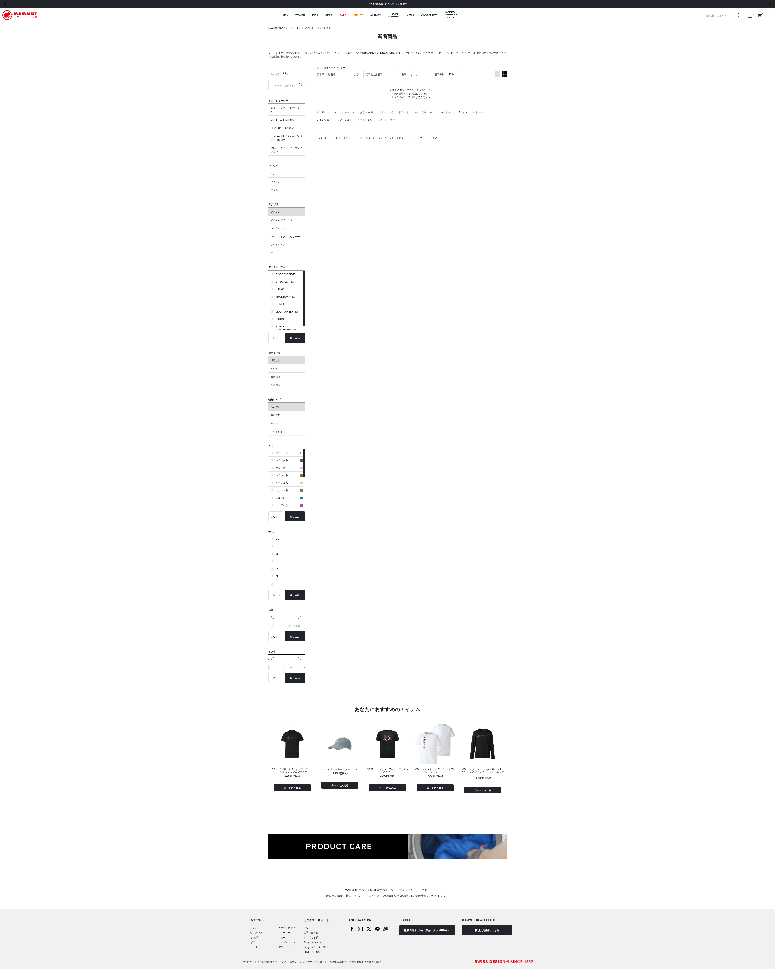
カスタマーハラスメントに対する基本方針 (325, 961)
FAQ (306, 927)
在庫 (403, 74)
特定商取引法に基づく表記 (366, 961)
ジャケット (429, 52)
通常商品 (275, 376)
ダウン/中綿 (366, 112)
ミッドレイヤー (325, 27)
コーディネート (286, 942)
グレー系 (280, 467)
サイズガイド (311, 937)
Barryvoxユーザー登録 (316, 947)
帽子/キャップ (458, 52)
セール (274, 423)
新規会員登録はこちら (487, 930)
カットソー (447, 112)
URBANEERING (285, 281)
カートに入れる (292, 788)
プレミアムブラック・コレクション (286, 149)
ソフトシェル (344, 119)
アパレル (309, 27)
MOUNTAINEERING (287, 311)
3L (277, 576)
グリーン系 (282, 490)
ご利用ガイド (249, 961)
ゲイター (443, 52)
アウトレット (278, 431)
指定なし (275, 360)
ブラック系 (282, 460)
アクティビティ (286, 927)
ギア (273, 252)
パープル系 (282, 505)
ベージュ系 (282, 482)
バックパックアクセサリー (285, 236)
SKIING (280, 319)
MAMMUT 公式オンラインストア (284, 27)
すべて (274, 368)
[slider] (272, 617)
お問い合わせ (311, 932)
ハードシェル (365, 119)
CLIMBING (281, 304)
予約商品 (275, 384)
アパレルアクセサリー (283, 219)
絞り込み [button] (295, 338)
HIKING (280, 289)
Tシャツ (463, 112)
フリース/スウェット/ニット (394, 112)
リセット (275, 337)
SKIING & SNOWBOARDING (286, 328)
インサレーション (410, 52)
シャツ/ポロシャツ (425, 112)
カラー (357, 74)
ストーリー (284, 932)
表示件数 (439, 74)
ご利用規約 (266, 961)
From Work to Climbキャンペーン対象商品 (286, 137)
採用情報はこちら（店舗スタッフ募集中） (427, 930)
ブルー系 (280, 497)
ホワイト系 (282, 452)
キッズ (274, 189)
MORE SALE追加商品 (282, 119)
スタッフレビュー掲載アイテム (286, 109)
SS (277, 538)
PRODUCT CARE (313, 951)
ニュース (283, 937)
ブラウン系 (282, 475)
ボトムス (478, 112)
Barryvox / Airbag (313, 942)
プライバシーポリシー (287, 961)
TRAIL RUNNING (285, 296)
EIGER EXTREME (285, 274)
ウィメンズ (277, 181)
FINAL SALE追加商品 (282, 127)
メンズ (274, 173)
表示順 (320, 74)
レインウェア (324, 119)
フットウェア (278, 244)
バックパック (278, 228)
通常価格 (275, 414)
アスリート (284, 947)
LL (277, 568)
